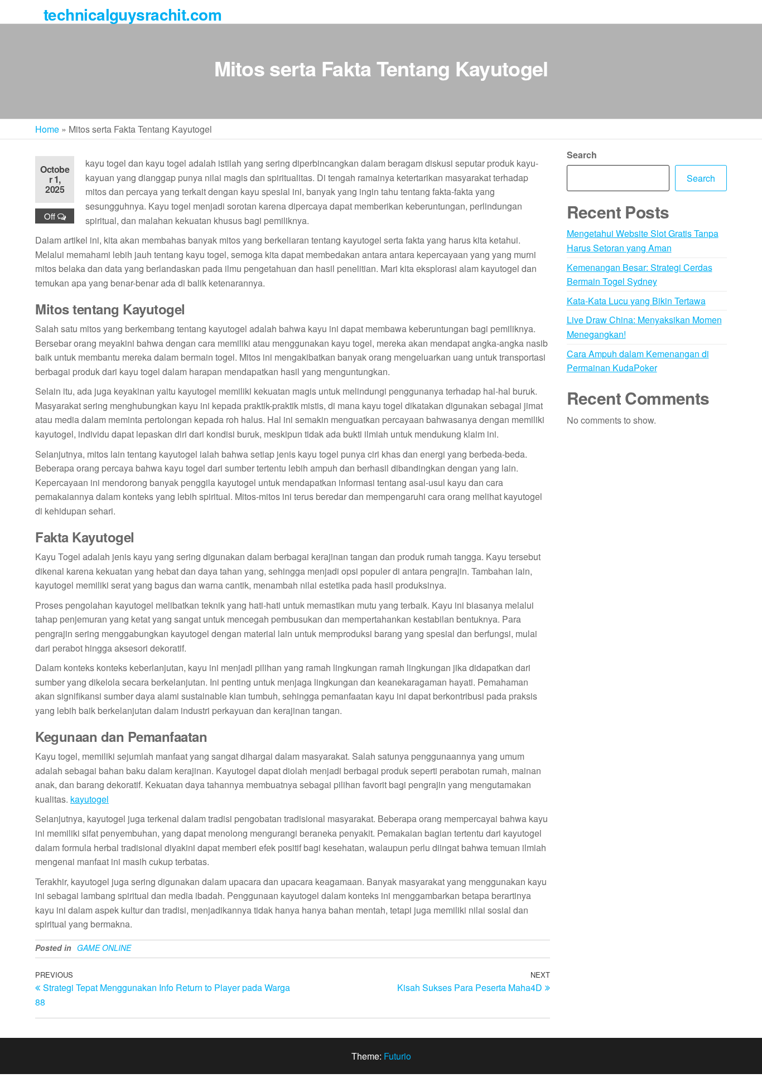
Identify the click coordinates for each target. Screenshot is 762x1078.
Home (47, 129)
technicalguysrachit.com (132, 14)
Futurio (397, 1056)
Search (582, 154)
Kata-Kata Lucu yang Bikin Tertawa (636, 300)
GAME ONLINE (104, 947)
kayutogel (89, 799)
